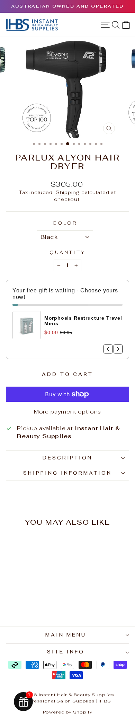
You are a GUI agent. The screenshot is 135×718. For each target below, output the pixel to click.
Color (65, 223)
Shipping (68, 192)
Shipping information (67, 473)
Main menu (66, 635)
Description (68, 458)
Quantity (68, 252)
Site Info (65, 652)
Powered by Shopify (67, 712)
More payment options (67, 411)
